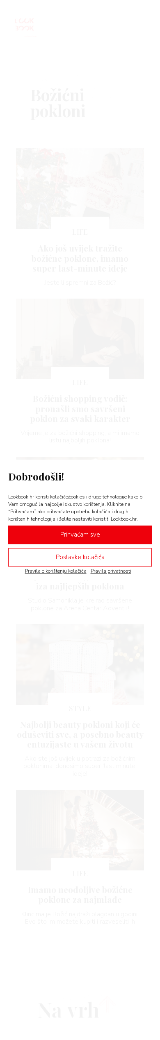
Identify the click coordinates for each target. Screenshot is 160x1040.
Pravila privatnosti (111, 571)
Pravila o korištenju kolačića (56, 571)
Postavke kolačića (80, 557)
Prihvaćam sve (80, 534)
